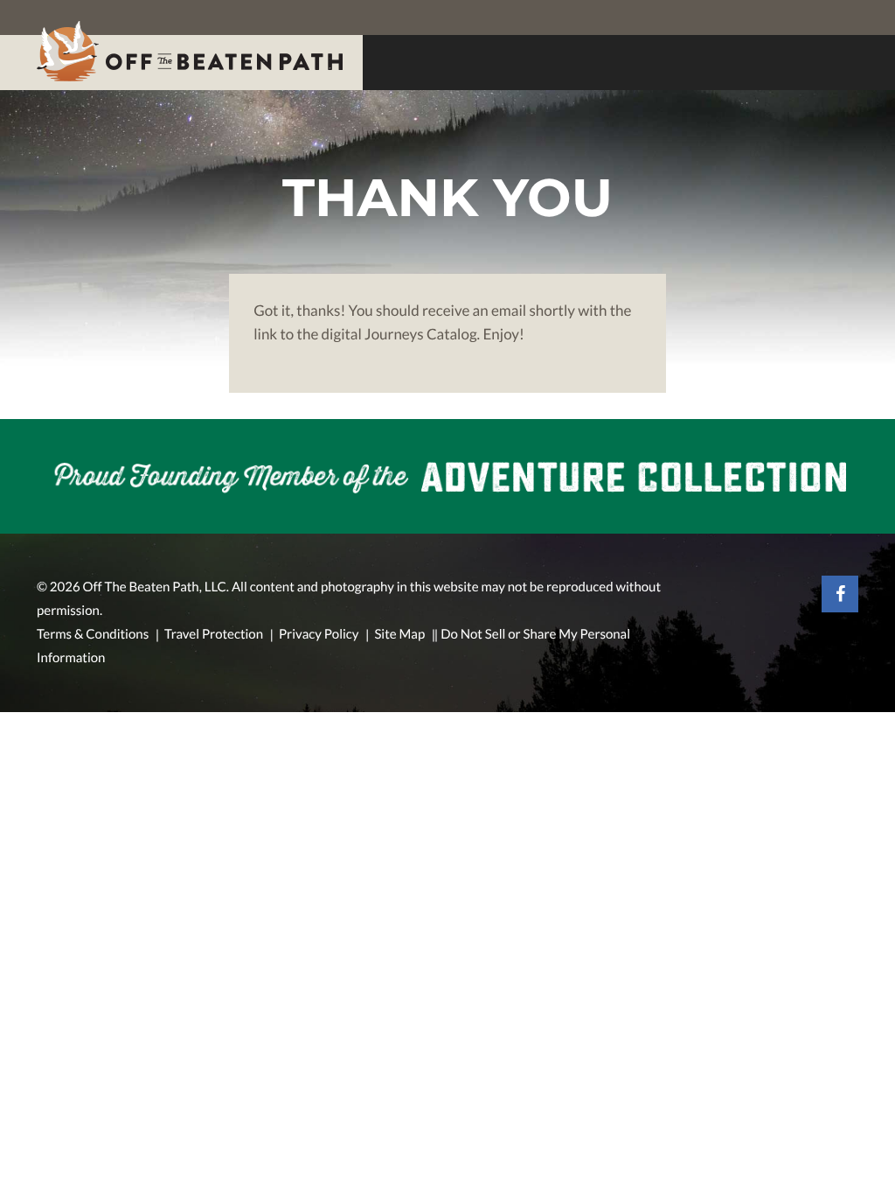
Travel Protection (213, 634)
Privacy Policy (319, 634)
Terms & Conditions (93, 634)
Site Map (399, 634)
